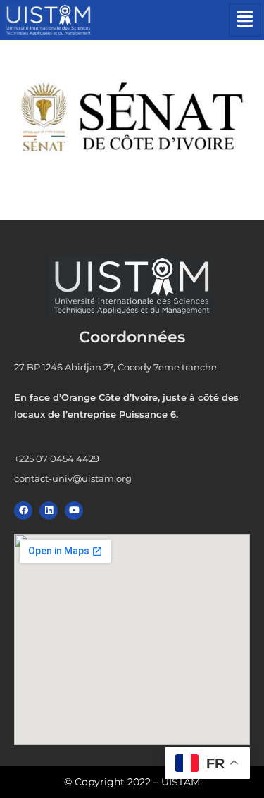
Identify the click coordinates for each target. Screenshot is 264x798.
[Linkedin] (48, 510)
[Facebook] (23, 510)
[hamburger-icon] (244, 20)
